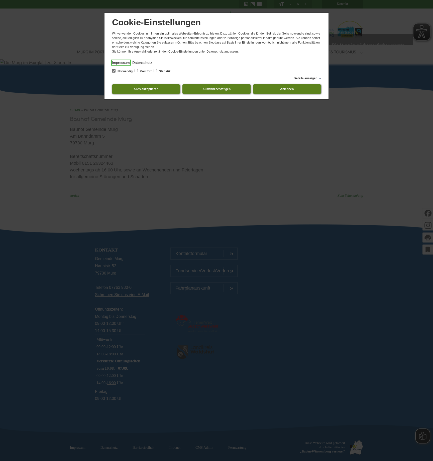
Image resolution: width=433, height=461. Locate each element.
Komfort (145, 71)
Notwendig (125, 71)
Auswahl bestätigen (216, 89)
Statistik (164, 71)
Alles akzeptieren (146, 89)
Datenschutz (142, 63)
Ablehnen (287, 89)
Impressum (121, 63)
